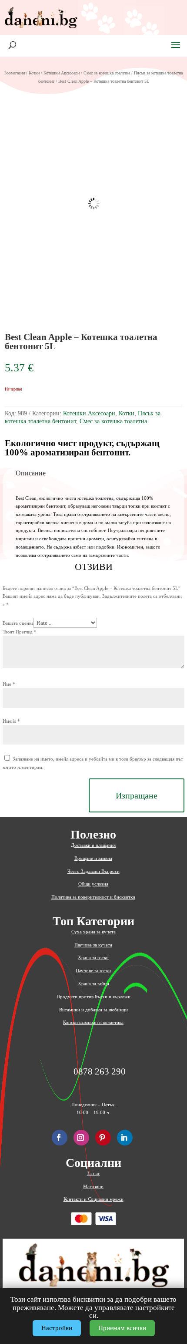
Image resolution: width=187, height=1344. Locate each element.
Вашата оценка (18, 623)
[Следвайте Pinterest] (103, 1137)
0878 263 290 (99, 1072)
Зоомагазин (14, 73)
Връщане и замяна (93, 858)
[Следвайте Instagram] (81, 1137)
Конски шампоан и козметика (93, 1022)
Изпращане (136, 795)
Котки (34, 73)
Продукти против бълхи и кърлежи (93, 996)
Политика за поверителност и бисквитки (93, 896)
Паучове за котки (93, 970)
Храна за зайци (93, 983)
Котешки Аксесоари (61, 73)
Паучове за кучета (93, 944)
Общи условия (93, 883)
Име (9, 684)
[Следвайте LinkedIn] (125, 1137)
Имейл (11, 721)
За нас (93, 1173)
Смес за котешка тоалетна (106, 73)
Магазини (93, 1186)
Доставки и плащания (93, 845)
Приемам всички (122, 1327)
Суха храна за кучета (93, 931)
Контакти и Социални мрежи (93, 1199)
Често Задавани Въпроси (93, 871)
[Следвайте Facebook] (59, 1137)
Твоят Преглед (20, 631)
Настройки (56, 1327)
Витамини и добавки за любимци (93, 1009)
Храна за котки (93, 957)
